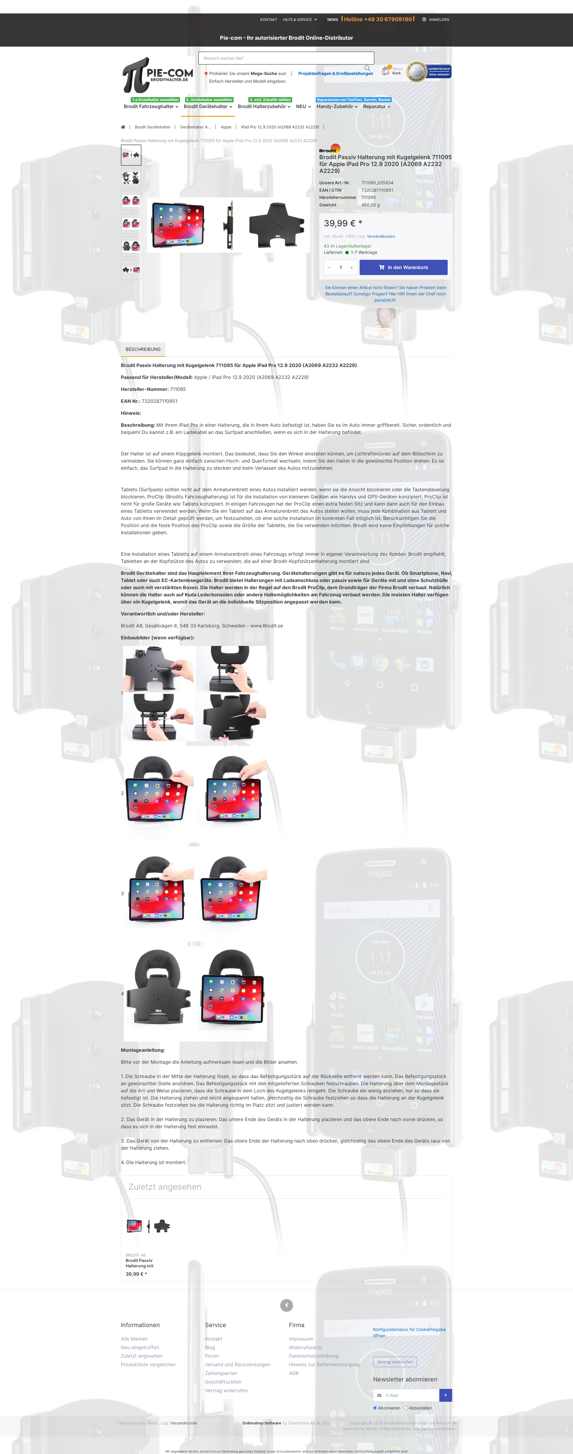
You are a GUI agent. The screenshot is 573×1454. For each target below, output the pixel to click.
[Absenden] (445, 1395)
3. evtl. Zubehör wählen (270, 99)
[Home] (123, 127)
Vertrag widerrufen (395, 1361)
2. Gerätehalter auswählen (209, 99)
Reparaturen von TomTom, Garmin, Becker (354, 99)
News (332, 19)
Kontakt (268, 19)
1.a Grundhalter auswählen (155, 99)
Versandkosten (381, 236)
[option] (228, 225)
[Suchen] (367, 68)
